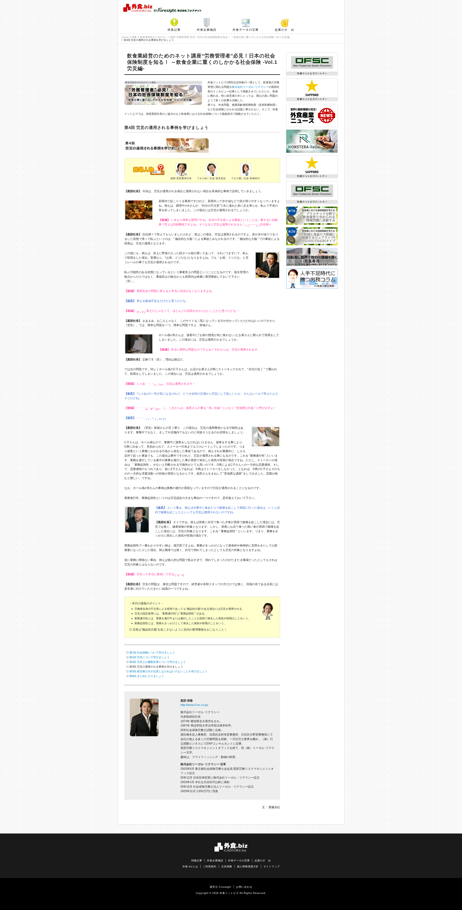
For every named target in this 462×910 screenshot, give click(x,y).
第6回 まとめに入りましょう (146, 676)
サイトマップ (271, 866)
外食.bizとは (190, 866)
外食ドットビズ (229, 893)
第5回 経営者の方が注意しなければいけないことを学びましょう (168, 671)
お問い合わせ (244, 887)
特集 (134, 37)
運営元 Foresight (220, 887)
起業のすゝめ (284, 29)
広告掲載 (226, 866)
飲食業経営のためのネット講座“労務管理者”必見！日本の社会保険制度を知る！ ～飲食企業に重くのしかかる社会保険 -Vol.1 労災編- (215, 37)
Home (125, 37)
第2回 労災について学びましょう (149, 657)
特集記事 (174, 29)
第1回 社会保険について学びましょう (152, 652)
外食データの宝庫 (246, 29)
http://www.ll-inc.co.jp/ (194, 704)
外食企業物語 (206, 29)
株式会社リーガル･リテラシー (250, 86)
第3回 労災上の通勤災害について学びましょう (157, 661)
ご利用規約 (209, 866)
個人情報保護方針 (248, 866)
